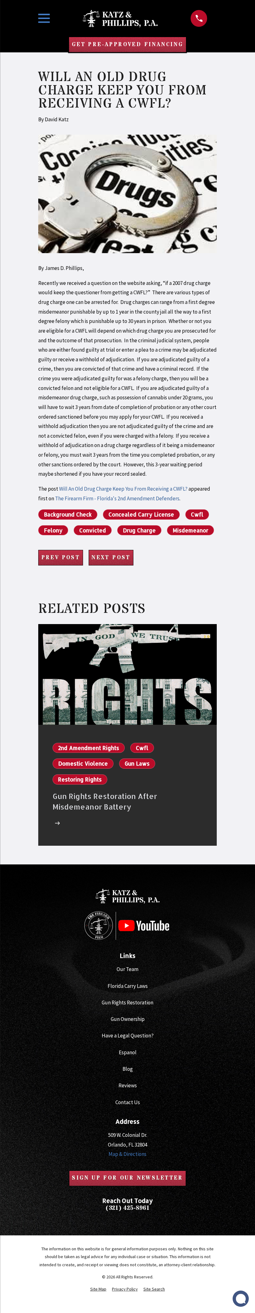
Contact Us (127, 1102)
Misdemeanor (190, 530)
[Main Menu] (44, 18)
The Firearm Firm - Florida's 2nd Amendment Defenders (117, 498)
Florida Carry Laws (128, 986)
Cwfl (197, 514)
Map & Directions (127, 1154)
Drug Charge (139, 530)
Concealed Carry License (141, 514)
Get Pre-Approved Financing (127, 44)
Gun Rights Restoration (127, 1002)
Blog (128, 1068)
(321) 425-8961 (127, 1208)
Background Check (68, 514)
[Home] (120, 18)
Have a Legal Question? (128, 1035)
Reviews (127, 1085)
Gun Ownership (128, 1019)
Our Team (127, 969)
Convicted (92, 530)
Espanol (128, 1052)
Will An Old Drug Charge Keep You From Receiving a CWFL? (123, 488)
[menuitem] (98, 1289)
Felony (53, 530)
